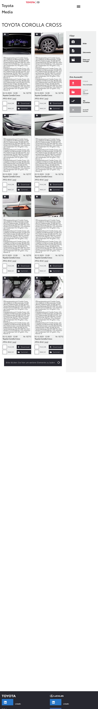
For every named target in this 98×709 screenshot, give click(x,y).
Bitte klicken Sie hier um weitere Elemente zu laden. (31, 362)
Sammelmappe (26, 108)
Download (25, 103)
